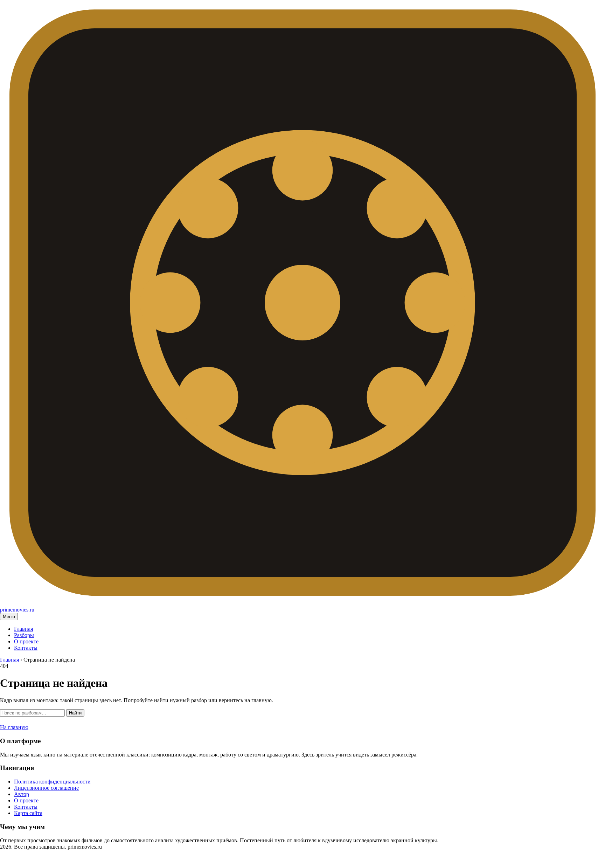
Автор (21, 794)
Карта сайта (28, 813)
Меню (9, 616)
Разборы (24, 635)
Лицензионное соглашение (46, 788)
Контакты (25, 648)
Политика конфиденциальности (52, 782)
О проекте (26, 641)
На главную (14, 727)
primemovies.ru (17, 610)
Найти (75, 713)
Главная (23, 629)
